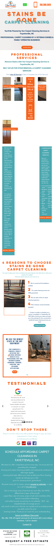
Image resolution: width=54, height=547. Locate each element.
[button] (8, 297)
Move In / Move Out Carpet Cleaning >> (42, 88)
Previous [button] (6, 395)
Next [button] (50, 395)
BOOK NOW (27, 47)
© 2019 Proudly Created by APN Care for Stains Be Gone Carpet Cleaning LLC (27, 533)
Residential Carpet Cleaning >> (10, 86)
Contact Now (15, 361)
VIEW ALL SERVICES (8, 250)
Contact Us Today (39, 325)
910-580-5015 (45, 4)
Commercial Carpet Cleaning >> (23, 86)
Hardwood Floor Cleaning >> (10, 129)
